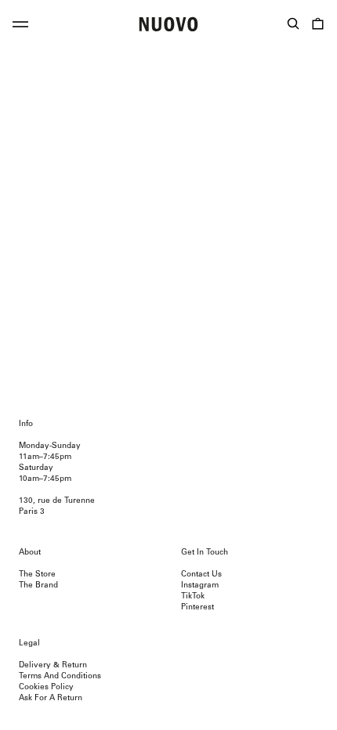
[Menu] (20, 26)
